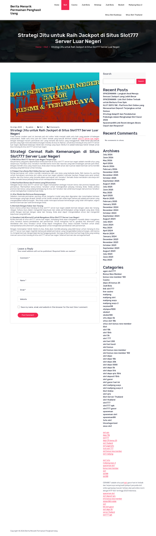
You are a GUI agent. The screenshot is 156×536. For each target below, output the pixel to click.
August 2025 (109, 184)
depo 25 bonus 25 (111, 283)
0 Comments (54, 127)
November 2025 (110, 175)
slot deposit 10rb (111, 376)
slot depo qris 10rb (112, 373)
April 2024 (108, 230)
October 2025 (109, 178)
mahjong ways (110, 300)
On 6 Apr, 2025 (16, 127)
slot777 (106, 403)
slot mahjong (108, 454)
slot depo (107, 356)
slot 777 (107, 338)
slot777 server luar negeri (88, 139)
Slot (65, 5)
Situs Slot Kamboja (113, 15)
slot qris (107, 394)
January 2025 (109, 204)
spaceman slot (110, 414)
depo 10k (106, 435)
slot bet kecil (109, 344)
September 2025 (111, 181)
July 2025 (107, 187)
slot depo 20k (109, 362)
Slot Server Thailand (113, 397)
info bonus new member (112, 499)
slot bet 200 (109, 341)
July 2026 (107, 154)
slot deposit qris (109, 496)
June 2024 (108, 225)
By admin (29, 127)
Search (107, 73)
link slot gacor (108, 507)
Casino (74, 5)
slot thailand (109, 400)
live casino (108, 291)
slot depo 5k (109, 367)
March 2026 (108, 166)
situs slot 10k (109, 321)
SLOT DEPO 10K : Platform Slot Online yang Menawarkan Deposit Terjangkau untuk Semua (123, 108)
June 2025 (108, 190)
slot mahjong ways (112, 385)
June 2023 (108, 257)
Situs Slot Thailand (134, 15)
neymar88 (108, 306)
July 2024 (107, 222)
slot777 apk (108, 405)
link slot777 (108, 289)
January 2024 (110, 236)
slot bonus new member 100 (116, 353)
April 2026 (108, 163)
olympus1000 (109, 309)
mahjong (107, 294)
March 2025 (108, 198)
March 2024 (108, 233)
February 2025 (110, 201)
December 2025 (110, 172)
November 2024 (110, 210)
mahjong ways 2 (110, 303)
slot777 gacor (110, 408)
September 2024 (111, 216)
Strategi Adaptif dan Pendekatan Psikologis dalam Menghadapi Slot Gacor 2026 (122, 117)
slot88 (105, 474)
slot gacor (108, 379)
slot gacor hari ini (111, 382)
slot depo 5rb (109, 370)
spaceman (108, 411)
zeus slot (107, 426)
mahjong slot (109, 297)
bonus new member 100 (114, 277)
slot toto (106, 460)
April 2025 (108, 195)
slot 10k (106, 329)
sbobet (106, 312)
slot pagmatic (108, 446)
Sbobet (121, 5)
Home (56, 5)
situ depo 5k (109, 318)
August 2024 (109, 219)
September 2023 (111, 248)
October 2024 (109, 213)
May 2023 (107, 260)
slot (104, 471)
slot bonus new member (114, 350)
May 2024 (107, 228)
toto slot (107, 420)
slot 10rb (107, 332)
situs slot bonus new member (117, 324)
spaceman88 (109, 417)
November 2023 (110, 242)
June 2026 (108, 157)
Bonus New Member (112, 274)
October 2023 (109, 245)
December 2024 (110, 207)
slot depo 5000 (110, 365)
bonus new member (110, 468)
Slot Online (108, 391)
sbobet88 (108, 315)
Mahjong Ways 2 (135, 5)
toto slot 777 (108, 449)
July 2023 (107, 254)
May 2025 (107, 192)
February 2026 (110, 169)
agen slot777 (109, 271)
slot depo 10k (109, 359)
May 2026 (107, 160)
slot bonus (108, 347)
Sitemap (97, 5)
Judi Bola (86, 5)
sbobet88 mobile (109, 501)
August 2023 (109, 251)
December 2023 (110, 239)
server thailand (109, 512)
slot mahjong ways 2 (113, 388)
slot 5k (106, 335)
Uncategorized (110, 423)
